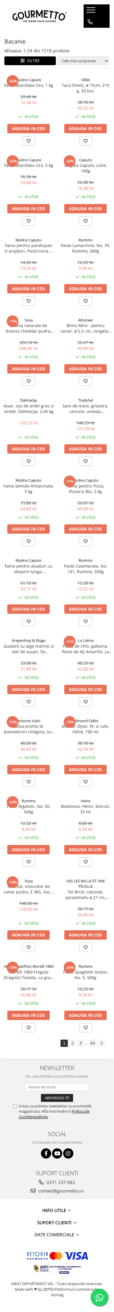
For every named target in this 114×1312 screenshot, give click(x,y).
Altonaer (85, 320)
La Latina (86, 640)
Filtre (32, 60)
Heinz (86, 800)
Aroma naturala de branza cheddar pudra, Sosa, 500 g (28, 328)
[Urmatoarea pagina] (101, 1043)
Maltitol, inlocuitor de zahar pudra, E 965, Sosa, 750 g (28, 889)
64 (92, 1043)
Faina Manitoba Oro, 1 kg (28, 85)
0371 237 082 (60, 1182)
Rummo (86, 240)
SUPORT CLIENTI (55, 1222)
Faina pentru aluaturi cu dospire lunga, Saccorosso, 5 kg (28, 568)
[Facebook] (46, 1153)
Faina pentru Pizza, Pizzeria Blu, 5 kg (85, 488)
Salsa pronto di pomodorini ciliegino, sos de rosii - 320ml (28, 728)
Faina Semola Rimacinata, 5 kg (29, 488)
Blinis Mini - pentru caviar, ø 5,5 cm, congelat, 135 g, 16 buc (85, 328)
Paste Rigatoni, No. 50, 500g (29, 809)
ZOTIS (48, 1289)
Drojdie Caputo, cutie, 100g (85, 168)
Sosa (29, 320)
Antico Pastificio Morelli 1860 (28, 966)
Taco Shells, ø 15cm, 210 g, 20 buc (85, 88)
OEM (85, 79)
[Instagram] (68, 1153)
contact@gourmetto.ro (60, 1191)
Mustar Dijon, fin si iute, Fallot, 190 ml (85, 728)
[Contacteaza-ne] (90, 22)
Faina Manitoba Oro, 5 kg (28, 165)
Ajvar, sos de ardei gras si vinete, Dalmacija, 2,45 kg (29, 408)
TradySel (85, 400)
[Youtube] (57, 1153)
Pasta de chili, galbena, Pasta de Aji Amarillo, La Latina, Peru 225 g (85, 648)
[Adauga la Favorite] (28, 141)
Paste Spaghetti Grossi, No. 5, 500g (85, 974)
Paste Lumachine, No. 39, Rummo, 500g (85, 248)
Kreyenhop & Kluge (28, 640)
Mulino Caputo (28, 79)
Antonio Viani (28, 720)
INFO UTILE (54, 1210)
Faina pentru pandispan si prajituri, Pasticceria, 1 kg (28, 248)
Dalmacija (28, 400)
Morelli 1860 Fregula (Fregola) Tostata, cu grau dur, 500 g (28, 974)
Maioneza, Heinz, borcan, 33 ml (85, 809)
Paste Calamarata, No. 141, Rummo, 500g (85, 568)
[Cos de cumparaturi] (90, 33)
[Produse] (92, 11)
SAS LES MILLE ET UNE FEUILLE (85, 883)
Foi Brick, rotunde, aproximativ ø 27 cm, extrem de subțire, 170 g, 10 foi (85, 894)
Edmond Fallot (85, 720)
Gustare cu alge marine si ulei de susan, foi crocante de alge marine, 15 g (29, 648)
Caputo (85, 160)
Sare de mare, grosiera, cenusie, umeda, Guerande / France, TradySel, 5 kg (85, 408)
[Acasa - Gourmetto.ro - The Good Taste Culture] (40, 16)
